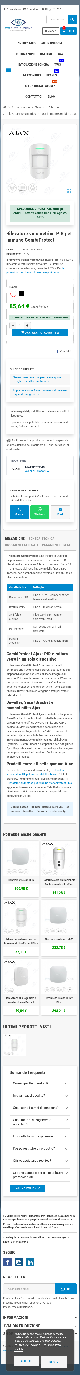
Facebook (7, 1262)
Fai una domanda (28, 1188)
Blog (48, 9)
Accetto (26, 1361)
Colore (13, 287)
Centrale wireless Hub (21, 880)
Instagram (19, 1262)
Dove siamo (12, 9)
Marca (10, 249)
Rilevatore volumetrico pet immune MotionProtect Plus (39, 783)
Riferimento (13, 253)
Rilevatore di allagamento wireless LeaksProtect (21, 1000)
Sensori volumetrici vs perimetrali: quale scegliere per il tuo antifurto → (37, 379)
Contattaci (32, 9)
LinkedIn (30, 1262)
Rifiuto (53, 1361)
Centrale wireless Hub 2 (59, 939)
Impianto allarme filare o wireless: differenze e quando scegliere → (40, 392)
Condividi (65, 351)
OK (67, 1289)
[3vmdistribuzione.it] (18, 24)
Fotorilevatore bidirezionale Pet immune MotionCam (59, 882)
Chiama (19, 514)
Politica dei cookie (27, 1345)
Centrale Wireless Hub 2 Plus (59, 1000)
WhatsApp (39, 514)
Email (60, 514)
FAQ (58, 9)
